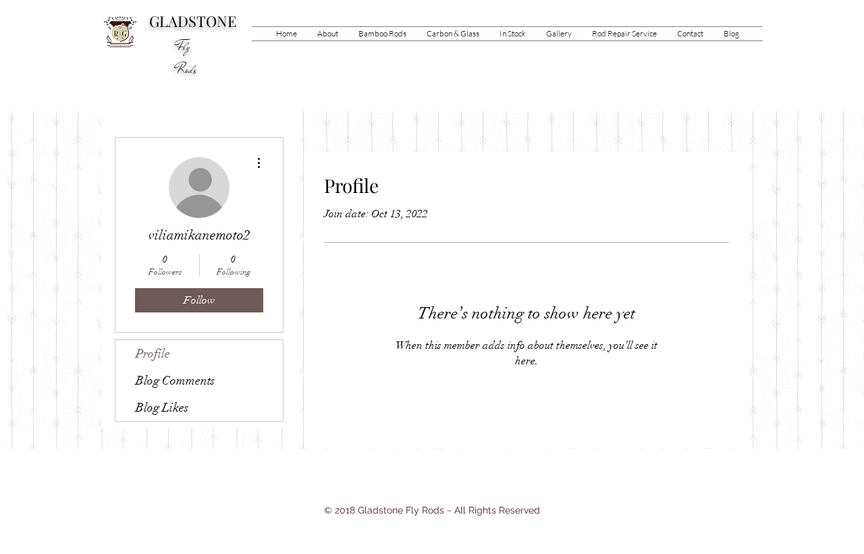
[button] (382, 33)
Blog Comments (175, 380)
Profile (153, 353)
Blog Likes (162, 407)
